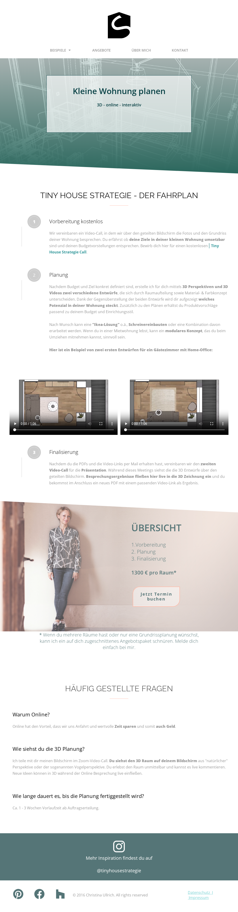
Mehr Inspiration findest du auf (119, 858)
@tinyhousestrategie (119, 870)
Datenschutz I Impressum (200, 895)
